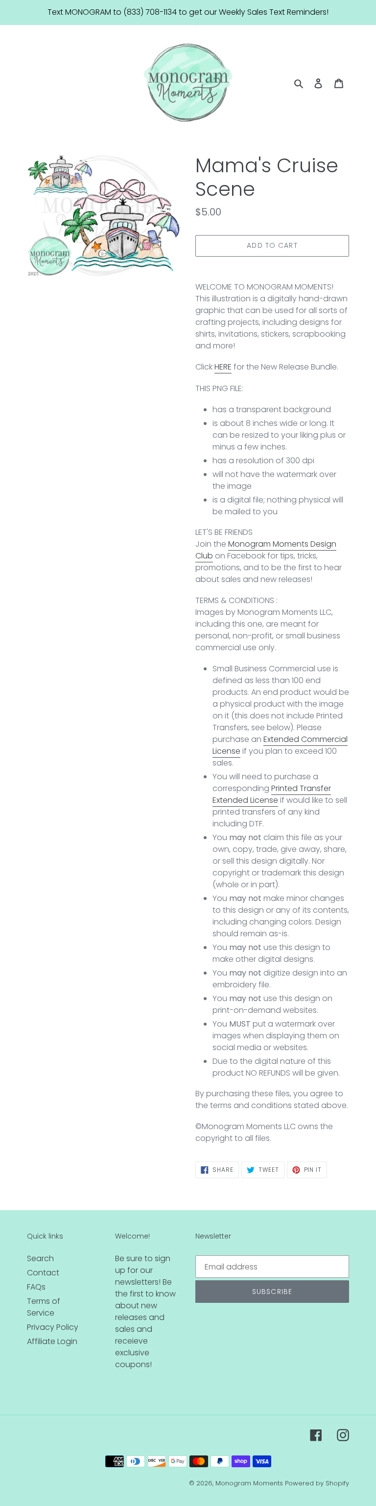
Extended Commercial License (280, 745)
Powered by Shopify (317, 1483)
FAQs (36, 1287)
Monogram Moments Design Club (265, 549)
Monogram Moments (249, 1483)
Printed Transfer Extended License (271, 794)
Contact (43, 1272)
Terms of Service (43, 1307)
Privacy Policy (52, 1327)
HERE (223, 366)
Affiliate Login (52, 1341)
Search (40, 1258)
